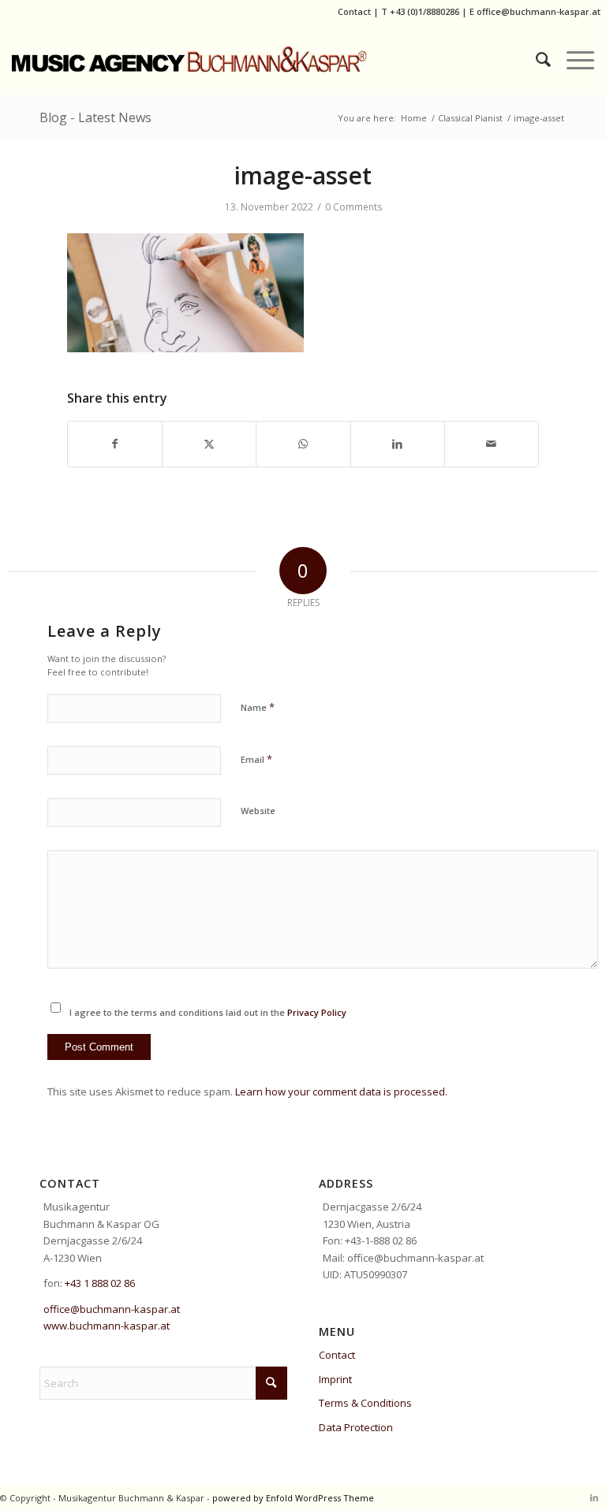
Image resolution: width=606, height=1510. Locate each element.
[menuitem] (535, 59)
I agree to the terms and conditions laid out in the (207, 1012)
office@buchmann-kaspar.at (538, 11)
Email (256, 759)
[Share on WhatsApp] (303, 444)
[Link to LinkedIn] (594, 1497)
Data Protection (356, 1427)
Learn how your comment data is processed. (341, 1091)
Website (258, 810)
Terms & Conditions (365, 1403)
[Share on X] (209, 444)
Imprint (335, 1379)
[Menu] (572, 59)
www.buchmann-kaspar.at (106, 1325)
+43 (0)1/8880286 (424, 11)
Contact (354, 11)
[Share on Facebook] (115, 444)
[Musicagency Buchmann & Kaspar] (248, 59)
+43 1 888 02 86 (100, 1283)
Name (258, 707)
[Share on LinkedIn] (397, 444)
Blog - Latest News (95, 117)
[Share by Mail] (491, 444)
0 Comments (353, 207)
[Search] (535, 59)
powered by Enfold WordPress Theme (293, 1498)
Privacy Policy (316, 1012)
